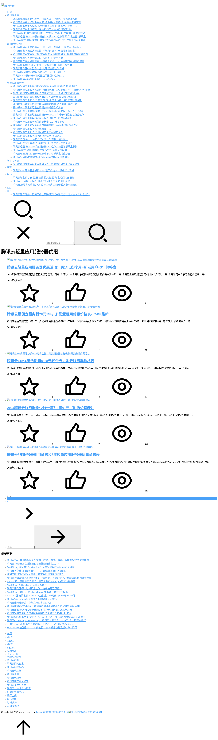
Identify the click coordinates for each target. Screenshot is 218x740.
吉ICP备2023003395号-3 (55, 712)
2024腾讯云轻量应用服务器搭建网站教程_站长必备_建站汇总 (45, 104)
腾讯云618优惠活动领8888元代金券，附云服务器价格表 (50, 361)
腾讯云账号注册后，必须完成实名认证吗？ (29, 602)
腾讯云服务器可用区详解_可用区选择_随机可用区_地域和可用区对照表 (50, 54)
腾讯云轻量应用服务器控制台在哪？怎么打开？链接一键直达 (39, 613)
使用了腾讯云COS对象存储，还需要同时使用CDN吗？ (36, 574)
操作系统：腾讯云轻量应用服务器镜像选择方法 (38, 107)
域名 (9, 174)
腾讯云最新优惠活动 (79, 353)
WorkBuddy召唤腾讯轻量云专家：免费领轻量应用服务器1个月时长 (42, 567)
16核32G (11, 651)
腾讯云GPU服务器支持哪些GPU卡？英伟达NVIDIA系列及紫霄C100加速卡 (46, 617)
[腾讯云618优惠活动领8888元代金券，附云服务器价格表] (37, 353)
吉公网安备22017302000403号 (86, 712)
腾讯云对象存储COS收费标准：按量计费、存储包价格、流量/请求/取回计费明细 (49, 578)
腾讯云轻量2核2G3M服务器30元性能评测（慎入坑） (40, 139)
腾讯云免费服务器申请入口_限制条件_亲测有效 (38, 58)
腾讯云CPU (13, 660)
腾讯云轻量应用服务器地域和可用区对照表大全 (38, 132)
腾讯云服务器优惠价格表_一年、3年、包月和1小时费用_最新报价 (47, 47)
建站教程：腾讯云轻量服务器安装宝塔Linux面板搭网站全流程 (45, 125)
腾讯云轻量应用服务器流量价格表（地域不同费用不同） (42, 118)
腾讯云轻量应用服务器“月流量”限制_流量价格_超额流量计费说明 (47, 100)
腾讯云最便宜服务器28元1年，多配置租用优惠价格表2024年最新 (58, 314)
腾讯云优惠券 (14, 678)
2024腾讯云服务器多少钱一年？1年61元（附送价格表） (50, 408)
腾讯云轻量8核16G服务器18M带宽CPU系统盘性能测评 (41, 153)
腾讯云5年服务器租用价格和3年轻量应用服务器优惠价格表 (53, 455)
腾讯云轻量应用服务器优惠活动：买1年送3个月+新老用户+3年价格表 (61, 267)
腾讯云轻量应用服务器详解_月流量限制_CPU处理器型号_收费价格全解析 (51, 90)
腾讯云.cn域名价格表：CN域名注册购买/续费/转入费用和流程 (45, 184)
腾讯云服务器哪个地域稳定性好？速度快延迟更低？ (34, 588)
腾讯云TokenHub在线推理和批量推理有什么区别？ (33, 563)
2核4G (10, 640)
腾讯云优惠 (13, 15)
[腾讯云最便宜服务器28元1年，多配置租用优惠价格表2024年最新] (42, 306)
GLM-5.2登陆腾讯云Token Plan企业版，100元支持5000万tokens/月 (41, 595)
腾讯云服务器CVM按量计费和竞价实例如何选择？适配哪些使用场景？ (44, 606)
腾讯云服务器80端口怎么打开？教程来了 (34, 79)
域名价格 (12, 699)
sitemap (38, 712)
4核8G (10, 644)
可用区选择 (13, 706)
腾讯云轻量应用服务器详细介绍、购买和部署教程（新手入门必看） (48, 111)
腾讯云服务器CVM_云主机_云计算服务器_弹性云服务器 (42, 65)
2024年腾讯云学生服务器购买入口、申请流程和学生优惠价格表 (46, 164)
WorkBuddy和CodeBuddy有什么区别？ (27, 585)
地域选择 (12, 702)
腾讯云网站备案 (15, 663)
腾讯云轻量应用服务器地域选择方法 (32, 129)
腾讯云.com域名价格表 (19, 688)
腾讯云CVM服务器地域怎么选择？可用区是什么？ (39, 72)
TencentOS (12, 654)
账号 (9, 191)
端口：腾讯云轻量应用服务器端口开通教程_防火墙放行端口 (44, 97)
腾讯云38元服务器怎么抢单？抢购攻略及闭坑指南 (33, 599)
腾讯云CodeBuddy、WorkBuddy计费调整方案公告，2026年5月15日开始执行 (46, 620)
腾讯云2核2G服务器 (82, 447)
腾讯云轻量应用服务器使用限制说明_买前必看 (37, 136)
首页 (9, 11)
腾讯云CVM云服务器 (89, 306)
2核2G (10, 637)
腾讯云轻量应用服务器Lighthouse (100, 260)
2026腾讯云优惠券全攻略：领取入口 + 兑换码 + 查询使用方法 (45, 19)
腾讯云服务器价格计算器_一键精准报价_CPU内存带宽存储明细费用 (48, 61)
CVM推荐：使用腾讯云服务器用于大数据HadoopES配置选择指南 (41, 581)
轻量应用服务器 (15, 82)
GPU (9, 167)
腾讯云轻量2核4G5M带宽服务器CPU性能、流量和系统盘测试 (45, 146)
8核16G (11, 647)
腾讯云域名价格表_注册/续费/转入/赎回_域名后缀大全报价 (43, 177)
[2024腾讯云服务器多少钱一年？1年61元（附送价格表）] (37, 400)
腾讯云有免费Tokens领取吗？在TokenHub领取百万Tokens (36, 571)
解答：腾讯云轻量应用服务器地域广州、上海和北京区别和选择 (46, 93)
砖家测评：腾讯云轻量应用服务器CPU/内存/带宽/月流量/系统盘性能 (48, 114)
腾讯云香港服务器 (16, 685)
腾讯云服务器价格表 (17, 681)
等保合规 (12, 695)
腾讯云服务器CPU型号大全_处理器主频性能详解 (38, 68)
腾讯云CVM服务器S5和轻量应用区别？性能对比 (38, 75)
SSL (9, 187)
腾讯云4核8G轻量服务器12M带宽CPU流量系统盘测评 (41, 150)
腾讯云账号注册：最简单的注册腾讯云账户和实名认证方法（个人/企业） (51, 194)
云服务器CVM (14, 43)
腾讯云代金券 (14, 670)
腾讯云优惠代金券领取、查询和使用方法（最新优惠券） (42, 29)
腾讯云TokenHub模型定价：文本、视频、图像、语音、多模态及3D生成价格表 (48, 560)
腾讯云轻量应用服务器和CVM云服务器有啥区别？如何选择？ (45, 86)
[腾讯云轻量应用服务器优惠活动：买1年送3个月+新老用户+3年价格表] (45, 260)
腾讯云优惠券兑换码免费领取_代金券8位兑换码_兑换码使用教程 (47, 22)
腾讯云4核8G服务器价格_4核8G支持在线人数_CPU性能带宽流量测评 (49, 40)
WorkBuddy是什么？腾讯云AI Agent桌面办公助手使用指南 (37, 592)
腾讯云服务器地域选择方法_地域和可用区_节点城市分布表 (44, 51)
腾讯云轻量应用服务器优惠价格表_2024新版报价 (38, 121)
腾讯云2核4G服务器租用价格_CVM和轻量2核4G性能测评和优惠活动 (49, 33)
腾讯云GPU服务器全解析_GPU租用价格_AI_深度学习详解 (43, 170)
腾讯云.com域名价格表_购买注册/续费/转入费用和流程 (41, 181)
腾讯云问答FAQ (15, 667)
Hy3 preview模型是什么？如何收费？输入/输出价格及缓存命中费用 (42, 627)
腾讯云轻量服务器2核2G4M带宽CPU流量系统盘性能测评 (43, 143)
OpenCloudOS (14, 656)
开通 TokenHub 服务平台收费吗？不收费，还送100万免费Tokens (40, 624)
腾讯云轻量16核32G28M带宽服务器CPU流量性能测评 (41, 157)
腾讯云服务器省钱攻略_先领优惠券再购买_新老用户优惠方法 (45, 26)
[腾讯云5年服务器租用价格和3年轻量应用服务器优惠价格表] (39, 447)
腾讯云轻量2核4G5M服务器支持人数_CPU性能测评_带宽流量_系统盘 (49, 36)
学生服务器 (13, 161)
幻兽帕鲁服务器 (15, 692)
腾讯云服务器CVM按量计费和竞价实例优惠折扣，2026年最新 (39, 610)
